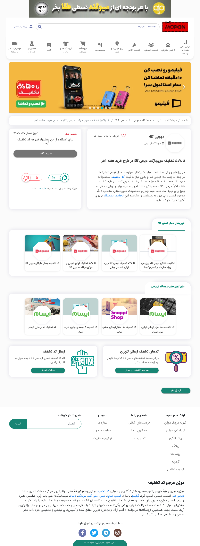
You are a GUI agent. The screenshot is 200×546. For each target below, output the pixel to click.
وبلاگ (175, 446)
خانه (185, 120)
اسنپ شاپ (114, 496)
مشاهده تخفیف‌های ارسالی (137, 370)
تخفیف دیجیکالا (114, 195)
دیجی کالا (121, 120)
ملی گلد (93, 496)
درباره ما (102, 422)
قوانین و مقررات (102, 438)
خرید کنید (45, 153)
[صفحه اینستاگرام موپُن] (117, 533)
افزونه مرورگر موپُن (175, 422)
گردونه (175, 461)
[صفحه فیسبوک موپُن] (82, 533)
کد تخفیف (118, 177)
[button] (110, 108)
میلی (102, 496)
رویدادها (175, 454)
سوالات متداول (103, 430)
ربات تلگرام (175, 438)
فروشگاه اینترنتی (167, 120)
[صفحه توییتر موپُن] (94, 533)
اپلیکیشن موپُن (175, 430)
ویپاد (73, 496)
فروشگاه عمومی (142, 120)
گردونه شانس (175, 469)
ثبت (18, 423)
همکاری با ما (139, 430)
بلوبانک (82, 496)
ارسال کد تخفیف (48, 370)
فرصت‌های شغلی (139, 422)
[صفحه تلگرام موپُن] (106, 533)
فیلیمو (135, 496)
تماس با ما (139, 438)
